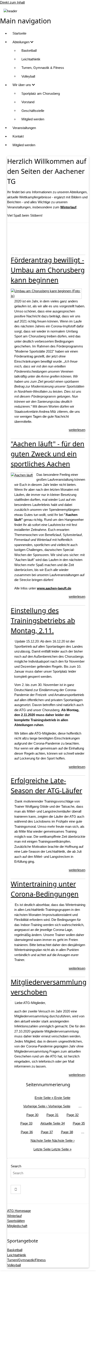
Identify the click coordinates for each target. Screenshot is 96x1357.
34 (52, 1123)
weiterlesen (77, 430)
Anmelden (52, 1349)
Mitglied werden (32, 119)
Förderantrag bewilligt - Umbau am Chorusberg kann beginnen (48, 270)
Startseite (19, 33)
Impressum (52, 1315)
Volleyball (28, 76)
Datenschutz (52, 1324)
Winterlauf (14, 1216)
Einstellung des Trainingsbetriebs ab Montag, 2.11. (43, 620)
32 (73, 1115)
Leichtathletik (30, 59)
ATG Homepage (19, 1211)
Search (16, 1166)
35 (79, 1123)
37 (47, 1132)
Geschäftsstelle (32, 111)
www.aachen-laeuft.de (54, 588)
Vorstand (27, 102)
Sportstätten (16, 1221)
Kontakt (18, 136)
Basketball (29, 50)
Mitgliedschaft (17, 1226)
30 (32, 1115)
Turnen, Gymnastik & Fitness (42, 68)
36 (27, 1132)
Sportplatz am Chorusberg (40, 93)
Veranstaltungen (24, 128)
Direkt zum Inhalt (12, 2)
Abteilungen (21, 42)
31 (52, 1115)
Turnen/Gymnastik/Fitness (26, 1260)
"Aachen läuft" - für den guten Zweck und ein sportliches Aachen (47, 453)
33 (26, 1123)
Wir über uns (22, 85)
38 (67, 1132)
